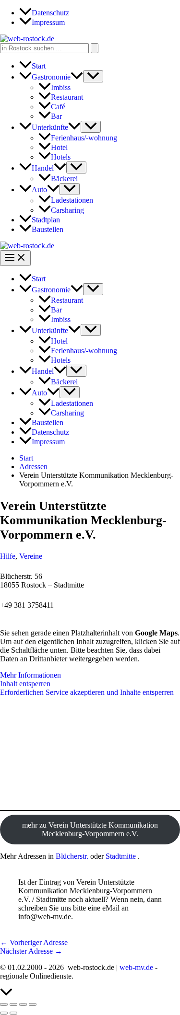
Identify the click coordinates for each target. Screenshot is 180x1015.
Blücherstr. (72, 856)
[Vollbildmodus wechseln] (13, 1004)
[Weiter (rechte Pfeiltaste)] (13, 1013)
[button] (77, 77)
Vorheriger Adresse (34, 942)
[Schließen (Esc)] (32, 1004)
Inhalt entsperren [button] (25, 684)
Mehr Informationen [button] (30, 675)
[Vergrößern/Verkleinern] (4, 1004)
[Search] (94, 48)
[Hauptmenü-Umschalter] (15, 258)
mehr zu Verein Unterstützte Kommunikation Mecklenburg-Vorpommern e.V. (90, 829)
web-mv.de (136, 967)
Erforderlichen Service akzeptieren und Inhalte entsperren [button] (87, 692)
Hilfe (7, 556)
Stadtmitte (121, 856)
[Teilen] (23, 1004)
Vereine (30, 556)
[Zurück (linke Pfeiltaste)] (4, 1013)
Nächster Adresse (31, 951)
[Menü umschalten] (93, 76)
